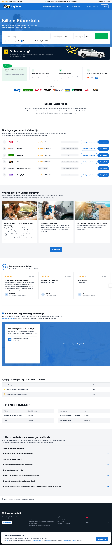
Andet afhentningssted (12, 41)
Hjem (5, 499)
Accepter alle (102, 539)
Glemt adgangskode (62, 519)
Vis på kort (16, 340)
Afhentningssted (9, 35)
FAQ (68, 6)
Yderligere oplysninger (89, 142)
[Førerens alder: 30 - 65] (21, 41)
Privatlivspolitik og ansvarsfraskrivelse (39, 525)
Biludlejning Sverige (8, 319)
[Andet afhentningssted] (5, 41)
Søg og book (103, 142)
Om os (31, 517)
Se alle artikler (56, 249)
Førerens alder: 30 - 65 (29, 41)
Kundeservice (76, 6)
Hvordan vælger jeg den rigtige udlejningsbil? (41, 521)
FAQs (30, 519)
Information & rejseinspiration (52, 6)
